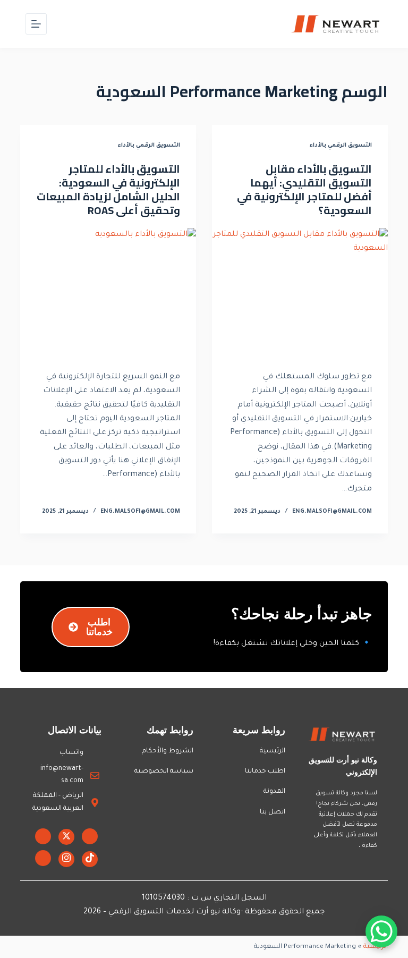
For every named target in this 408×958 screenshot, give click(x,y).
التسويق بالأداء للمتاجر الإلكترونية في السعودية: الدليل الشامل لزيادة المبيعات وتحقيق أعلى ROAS (108, 189)
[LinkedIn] (43, 836)
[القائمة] (36, 24)
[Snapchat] (43, 858)
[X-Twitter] (66, 837)
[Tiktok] (90, 859)
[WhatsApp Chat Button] (381, 931)
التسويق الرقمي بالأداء (341, 145)
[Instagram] (66, 859)
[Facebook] (90, 836)
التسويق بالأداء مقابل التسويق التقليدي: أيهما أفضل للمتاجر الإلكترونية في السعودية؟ (304, 189)
